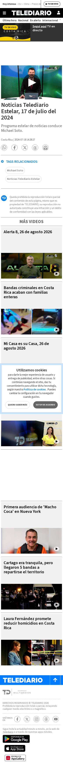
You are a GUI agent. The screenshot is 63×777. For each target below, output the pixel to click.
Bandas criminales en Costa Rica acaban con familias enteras (29, 292)
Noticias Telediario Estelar (23, 179)
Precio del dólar (39, 4)
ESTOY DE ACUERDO (45, 404)
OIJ (19, 4)
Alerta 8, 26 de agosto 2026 (28, 232)
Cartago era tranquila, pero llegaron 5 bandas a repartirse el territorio (28, 567)
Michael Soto (15, 170)
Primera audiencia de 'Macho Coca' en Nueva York (30, 509)
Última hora (9, 20)
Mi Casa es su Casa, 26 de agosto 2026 (26, 346)
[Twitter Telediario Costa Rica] (27, 719)
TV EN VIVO (53, 3)
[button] (4, 147)
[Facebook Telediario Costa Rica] (17, 719)
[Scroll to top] (55, 680)
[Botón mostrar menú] (4, 13)
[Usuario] (58, 12)
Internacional (50, 20)
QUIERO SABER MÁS (17, 404)
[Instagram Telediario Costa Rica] (36, 719)
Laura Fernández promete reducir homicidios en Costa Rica (29, 623)
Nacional (23, 20)
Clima (26, 4)
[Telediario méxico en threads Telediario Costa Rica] (46, 719)
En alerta (35, 20)
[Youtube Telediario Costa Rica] (56, 719)
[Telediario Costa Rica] (31, 13)
